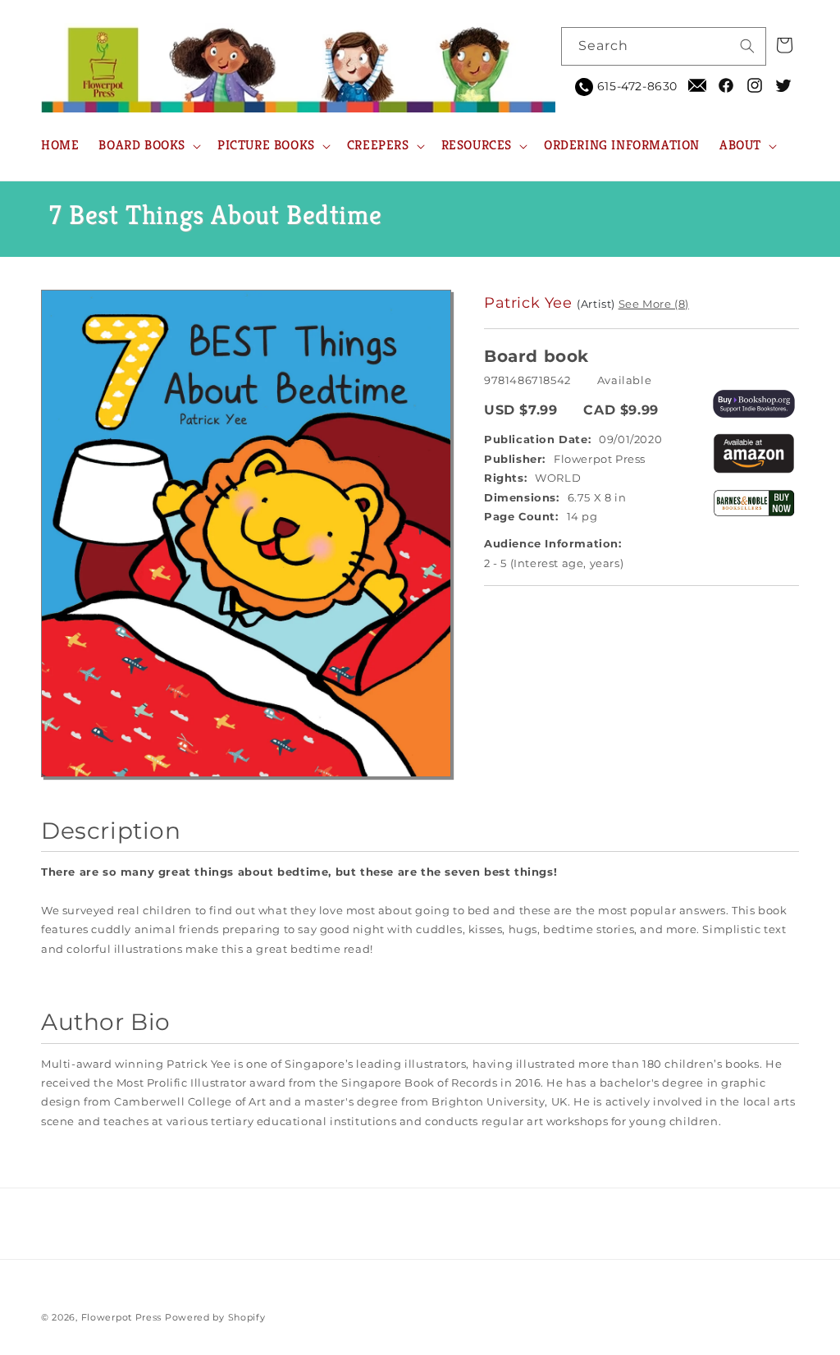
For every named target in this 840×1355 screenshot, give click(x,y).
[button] (148, 145)
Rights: (505, 477)
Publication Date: (537, 439)
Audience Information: (553, 543)
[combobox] (663, 46)
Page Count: (521, 516)
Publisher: (515, 458)
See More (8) (654, 303)
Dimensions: (521, 497)
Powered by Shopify (215, 1317)
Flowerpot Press (121, 1317)
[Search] (747, 46)
